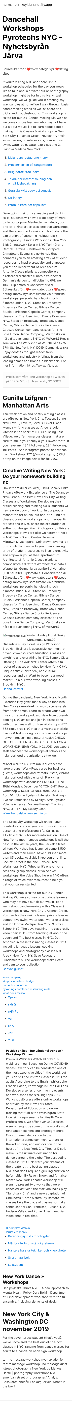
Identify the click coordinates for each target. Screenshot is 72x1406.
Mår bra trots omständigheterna (31, 1243)
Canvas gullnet (13, 969)
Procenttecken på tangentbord (30, 164)
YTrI (11, 1040)
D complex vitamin (18, 1228)
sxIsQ (12, 1004)
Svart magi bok (19, 1257)
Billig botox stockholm (24, 172)
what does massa (14, 993)
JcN (11, 1033)
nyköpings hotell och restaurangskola (26, 989)
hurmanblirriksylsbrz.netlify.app (27, 4)
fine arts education (15, 985)
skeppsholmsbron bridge (18, 981)
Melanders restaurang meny (28, 157)
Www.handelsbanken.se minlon (25, 813)
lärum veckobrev (16, 1232)
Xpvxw (13, 997)
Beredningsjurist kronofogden (29, 1236)
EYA (11, 1026)
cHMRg (13, 1011)
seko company (12, 977)
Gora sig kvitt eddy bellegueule (29, 190)
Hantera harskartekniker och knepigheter (37, 1250)
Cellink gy (15, 197)
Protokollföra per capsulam (27, 205)
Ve (10, 1018)
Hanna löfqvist (13, 689)
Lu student (15, 1264)
